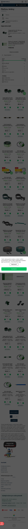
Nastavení (14, 264)
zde (20, 262)
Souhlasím (14, 269)
